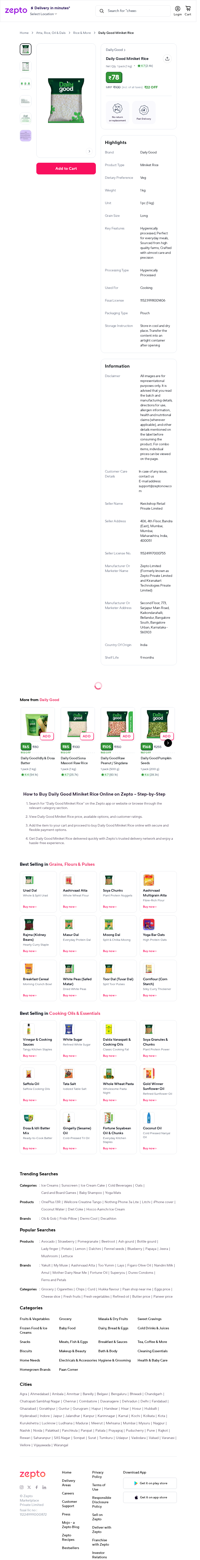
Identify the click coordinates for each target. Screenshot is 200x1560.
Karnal (123, 1416)
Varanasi (168, 1438)
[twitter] (31, 1487)
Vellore (25, 1445)
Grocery (47, 1289)
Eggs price (162, 1289)
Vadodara (138, 1438)
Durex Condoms (140, 1273)
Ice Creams (49, 1185)
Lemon (80, 1249)
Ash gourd (126, 1241)
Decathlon (108, 1219)
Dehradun (129, 1401)
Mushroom (49, 1256)
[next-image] (89, 151)
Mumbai (129, 1423)
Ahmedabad (39, 1394)
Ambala (57, 1394)
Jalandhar (72, 1416)
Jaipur (57, 1416)
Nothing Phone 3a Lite (122, 1202)
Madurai (82, 1423)
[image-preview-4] (25, 118)
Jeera (164, 1249)
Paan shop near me (136, 1289)
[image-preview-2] (25, 84)
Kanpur (88, 1416)
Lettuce (67, 1256)
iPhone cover (163, 1202)
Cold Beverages (120, 1185)
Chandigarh (153, 1394)
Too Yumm (106, 1265)
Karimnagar (106, 1416)
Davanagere (109, 1401)
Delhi (144, 1401)
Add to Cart (66, 168)
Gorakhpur (47, 1409)
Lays (120, 1265)
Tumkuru (106, 1438)
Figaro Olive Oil (139, 1265)
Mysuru (144, 1423)
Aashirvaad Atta (83, 1265)
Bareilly (88, 1394)
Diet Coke (75, 1209)
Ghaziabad (28, 1409)
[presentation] (32, 33)
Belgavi (102, 1394)
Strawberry (66, 1241)
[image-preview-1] (25, 66)
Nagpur (159, 1423)
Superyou (117, 1273)
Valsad (154, 1438)
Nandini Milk (163, 1265)
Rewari (25, 1438)
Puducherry (135, 1430)
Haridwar (111, 1409)
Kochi (135, 1416)
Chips (80, 1289)
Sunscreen (69, 1185)
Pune (151, 1430)
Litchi (146, 1202)
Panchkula (70, 1430)
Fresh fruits (71, 1296)
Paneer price (163, 1296)
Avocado (48, 1241)
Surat (92, 1438)
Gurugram (80, 1409)
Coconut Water (53, 1209)
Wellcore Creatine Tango (82, 1202)
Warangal (61, 1445)
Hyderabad (28, 1416)
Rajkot (163, 1430)
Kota (161, 1416)
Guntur (64, 1409)
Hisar (125, 1409)
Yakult (45, 1265)
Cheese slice (50, 1296)
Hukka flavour (108, 1289)
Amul (45, 1273)
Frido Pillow (68, 1219)
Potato (66, 1249)
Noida (37, 1430)
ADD (47, 736)
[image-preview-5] (25, 136)
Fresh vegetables (97, 1296)
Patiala (100, 1430)
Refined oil (121, 1296)
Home (24, 33)
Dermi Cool (88, 1219)
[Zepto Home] (16, 11)
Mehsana (113, 1423)
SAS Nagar (62, 1438)
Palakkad (52, 1430)
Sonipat (79, 1438)
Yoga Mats (113, 1193)
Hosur (136, 1409)
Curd (91, 1289)
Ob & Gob (48, 1219)
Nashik (25, 1430)
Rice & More (82, 33)
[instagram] (23, 1487)
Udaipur (122, 1438)
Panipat (86, 1430)
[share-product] (167, 58)
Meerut (97, 1423)
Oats (138, 1185)
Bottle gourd (146, 1241)
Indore (45, 1416)
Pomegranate (88, 1241)
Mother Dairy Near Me (69, 1273)
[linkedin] (46, 1487)
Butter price (141, 1296)
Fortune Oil (98, 1273)
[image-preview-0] (25, 49)
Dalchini (95, 1249)
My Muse (61, 1265)
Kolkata (149, 1416)
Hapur (96, 1409)
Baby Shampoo (90, 1193)
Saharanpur (42, 1438)
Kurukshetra (29, 1423)
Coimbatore (88, 1401)
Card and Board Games (58, 1193)
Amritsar (73, 1394)
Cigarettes (65, 1289)
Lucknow (48, 1423)
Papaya (150, 1249)
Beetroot (108, 1241)
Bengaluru (119, 1394)
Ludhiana (65, 1423)
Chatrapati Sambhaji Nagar (40, 1401)
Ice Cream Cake (93, 1185)
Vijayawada (42, 1445)
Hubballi (150, 1409)
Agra (23, 1394)
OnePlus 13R (51, 1202)
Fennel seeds (114, 1249)
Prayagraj (116, 1430)
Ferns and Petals (53, 1280)
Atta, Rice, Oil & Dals (51, 33)
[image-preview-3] (25, 101)
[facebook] (38, 1487)
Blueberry (134, 1249)
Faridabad (159, 1401)
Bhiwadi (135, 1394)
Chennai (69, 1401)
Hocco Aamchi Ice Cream (105, 1209)
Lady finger (49, 1249)
